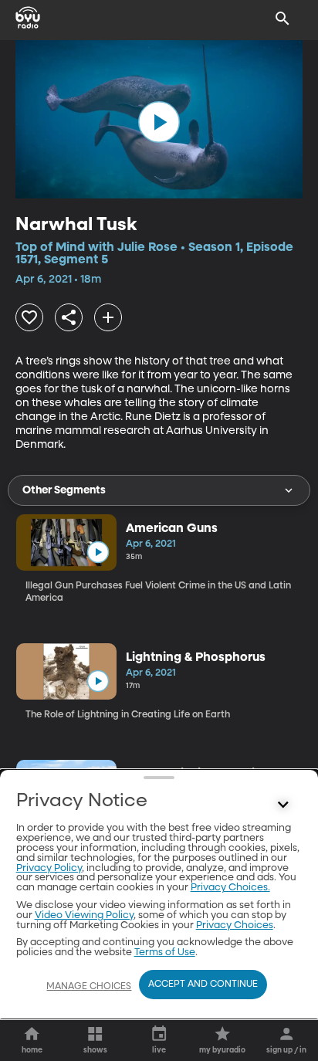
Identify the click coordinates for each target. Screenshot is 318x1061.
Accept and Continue (203, 984)
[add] (108, 317)
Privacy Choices (234, 925)
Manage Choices (88, 987)
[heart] (29, 317)
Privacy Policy (49, 868)
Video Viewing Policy (84, 915)
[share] (69, 317)
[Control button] (282, 804)
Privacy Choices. (230, 888)
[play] (159, 122)
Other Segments (64, 490)
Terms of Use (164, 952)
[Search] (282, 18)
